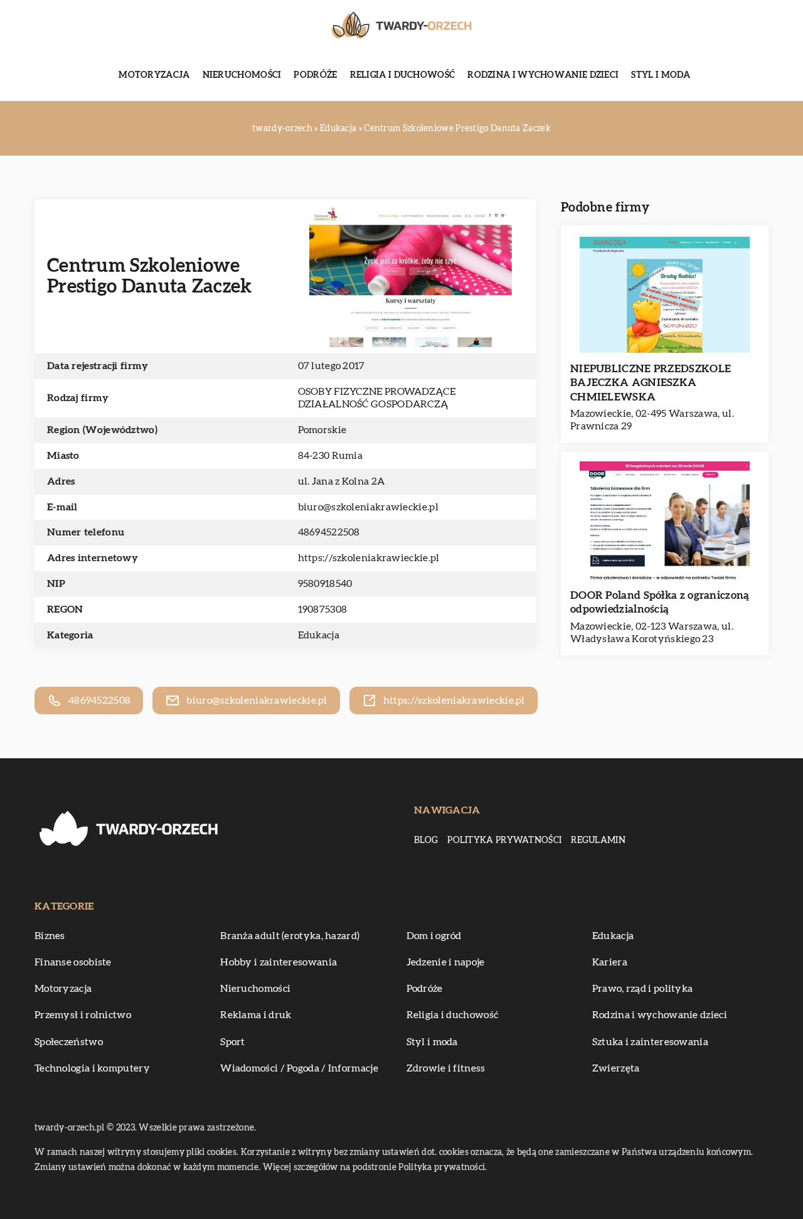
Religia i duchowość (402, 75)
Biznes (50, 936)
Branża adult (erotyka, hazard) (289, 936)
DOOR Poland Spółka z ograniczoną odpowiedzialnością (660, 602)
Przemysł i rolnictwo (83, 1015)
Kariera (609, 962)
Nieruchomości (242, 75)
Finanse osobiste (73, 962)
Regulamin (598, 840)
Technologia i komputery (92, 1068)
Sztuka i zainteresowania (650, 1042)
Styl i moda (660, 75)
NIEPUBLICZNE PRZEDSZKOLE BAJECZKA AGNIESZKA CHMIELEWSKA (650, 382)
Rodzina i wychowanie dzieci (543, 75)
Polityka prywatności (504, 840)
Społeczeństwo (69, 1042)
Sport (232, 1042)
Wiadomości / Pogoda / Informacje (299, 1068)
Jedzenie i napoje (446, 962)
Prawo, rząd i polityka (642, 989)
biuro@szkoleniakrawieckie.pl (368, 507)
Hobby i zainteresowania (278, 962)
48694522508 (329, 532)
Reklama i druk (255, 1015)
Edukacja (318, 635)
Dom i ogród (434, 936)
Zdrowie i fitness (446, 1068)
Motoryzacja (154, 75)
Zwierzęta (616, 1068)
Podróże (315, 75)
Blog (426, 840)
